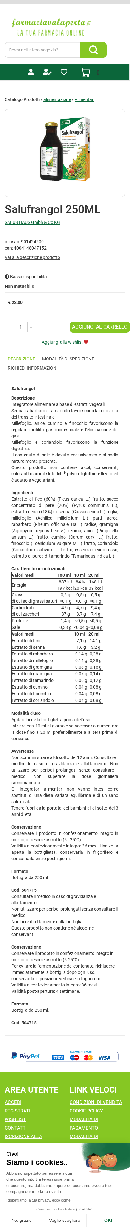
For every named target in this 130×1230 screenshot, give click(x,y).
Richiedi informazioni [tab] (33, 368)
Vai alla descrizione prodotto (32, 257)
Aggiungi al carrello (99, 327)
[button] (11, 327)
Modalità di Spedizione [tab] (68, 358)
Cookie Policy (86, 1111)
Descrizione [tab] (21, 358)
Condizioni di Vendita (96, 1102)
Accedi (13, 1102)
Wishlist (15, 1119)
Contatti (16, 1128)
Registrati (17, 1111)
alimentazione (57, 99)
